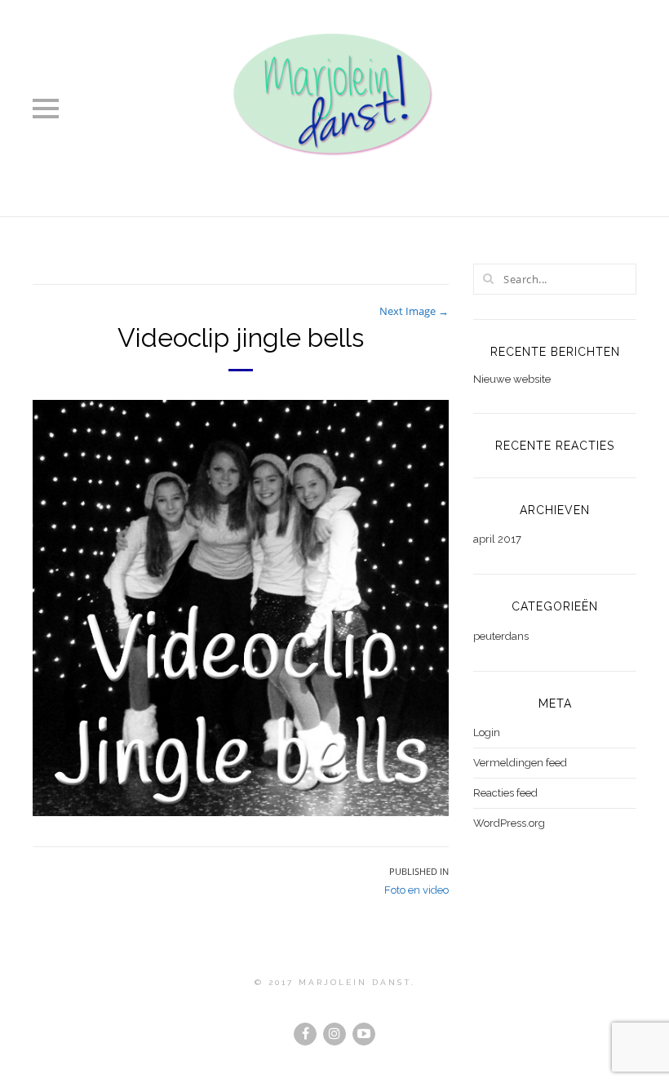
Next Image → (414, 311)
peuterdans (501, 636)
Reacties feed (505, 793)
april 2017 (497, 539)
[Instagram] (334, 1034)
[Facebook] (305, 1034)
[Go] (488, 278)
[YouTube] (363, 1034)
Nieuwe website (512, 379)
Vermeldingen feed (520, 763)
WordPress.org (509, 823)
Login (486, 732)
